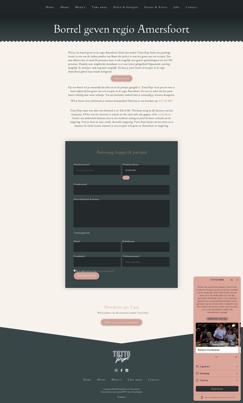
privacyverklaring (105, 270)
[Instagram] (116, 370)
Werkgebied (121, 397)
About (64, 7)
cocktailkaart (164, 114)
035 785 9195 (165, 100)
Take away (99, 7)
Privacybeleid (135, 389)
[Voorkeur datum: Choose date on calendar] (126, 178)
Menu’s (80, 7)
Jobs (177, 7)
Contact (191, 7)
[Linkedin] (126, 370)
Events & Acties (155, 7)
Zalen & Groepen (125, 7)
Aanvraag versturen (86, 275)
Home (50, 7)
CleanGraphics (137, 391)
